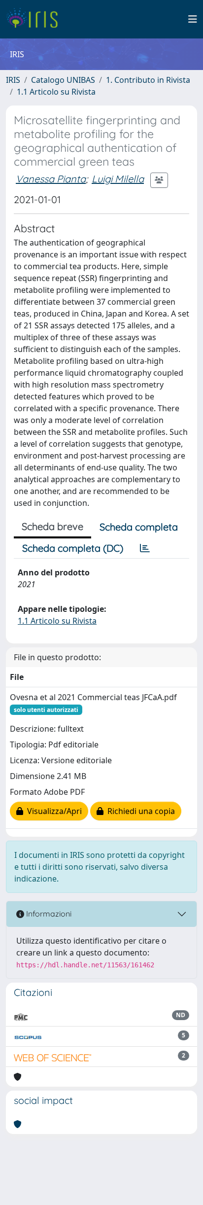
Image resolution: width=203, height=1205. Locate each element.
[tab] (145, 548)
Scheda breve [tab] (52, 526)
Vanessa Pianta (51, 179)
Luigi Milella (118, 179)
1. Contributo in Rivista (148, 79)
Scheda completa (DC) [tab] (72, 548)
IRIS (13, 79)
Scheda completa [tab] (139, 527)
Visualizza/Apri (52, 811)
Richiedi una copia (139, 811)
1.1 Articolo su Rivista (56, 91)
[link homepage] (36, 19)
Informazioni (47, 914)
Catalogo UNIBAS (63, 79)
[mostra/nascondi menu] (192, 19)
